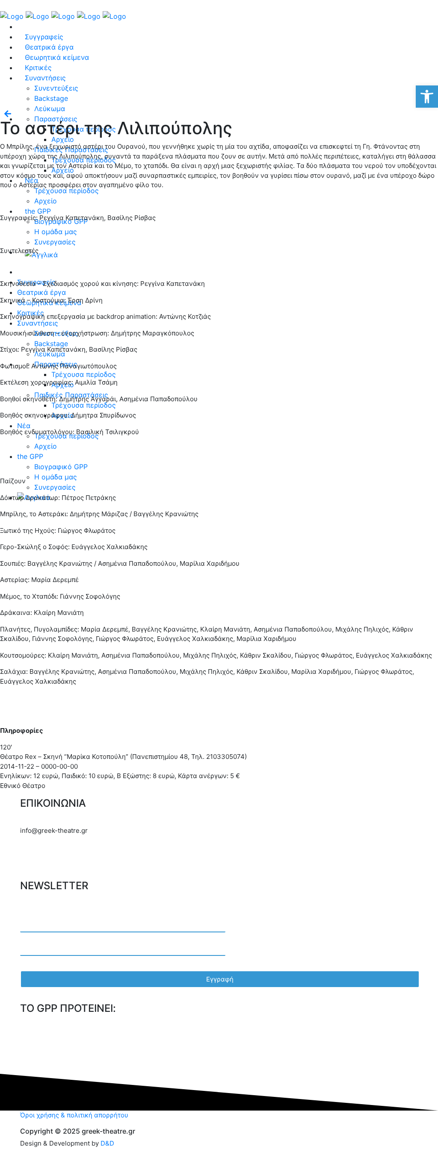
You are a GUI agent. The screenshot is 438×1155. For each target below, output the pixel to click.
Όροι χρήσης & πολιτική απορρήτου (74, 1115)
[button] (427, 96)
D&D (107, 1143)
